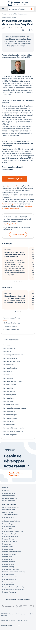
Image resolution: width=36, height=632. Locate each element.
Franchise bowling (8, 401)
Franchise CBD (7, 351)
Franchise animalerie (9, 348)
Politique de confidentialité (8, 620)
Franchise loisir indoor (9, 385)
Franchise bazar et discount (11, 361)
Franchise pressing (8, 424)
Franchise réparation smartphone (13, 431)
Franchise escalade (9, 411)
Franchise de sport (8, 345)
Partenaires (6, 490)
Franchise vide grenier (9, 434)
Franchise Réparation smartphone (13, 589)
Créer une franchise (8, 510)
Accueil (4, 14)
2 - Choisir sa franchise (10, 326)
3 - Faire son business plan (11, 330)
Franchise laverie (8, 375)
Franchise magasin (8, 421)
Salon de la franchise (8, 495)
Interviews (11, 14)
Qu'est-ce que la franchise (10, 507)
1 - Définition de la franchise (11, 323)
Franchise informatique (10, 368)
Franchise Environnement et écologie (14, 572)
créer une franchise (12, 186)
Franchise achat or (8, 398)
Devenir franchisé (7, 512)
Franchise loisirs (8, 388)
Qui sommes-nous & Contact (26, 614)
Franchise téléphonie (9, 395)
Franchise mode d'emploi (11, 318)
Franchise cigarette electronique (13, 355)
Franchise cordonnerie (10, 358)
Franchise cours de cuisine (11, 405)
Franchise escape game (10, 415)
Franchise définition (8, 493)
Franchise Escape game (9, 577)
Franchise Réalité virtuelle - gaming (13, 587)
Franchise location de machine (12, 381)
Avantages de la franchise (10, 515)
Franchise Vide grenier (9, 592)
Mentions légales (23, 620)
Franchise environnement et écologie (14, 408)
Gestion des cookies (6, 625)
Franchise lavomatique (10, 418)
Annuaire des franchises (9, 498)
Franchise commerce (21, 14)
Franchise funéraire (9, 391)
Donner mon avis (18, 234)
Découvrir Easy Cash (14, 179)
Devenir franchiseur (8, 501)
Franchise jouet (7, 371)
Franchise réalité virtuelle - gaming (13, 428)
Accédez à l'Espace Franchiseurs (16, 474)
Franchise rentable (8, 517)
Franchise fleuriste (8, 365)
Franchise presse (8, 378)
